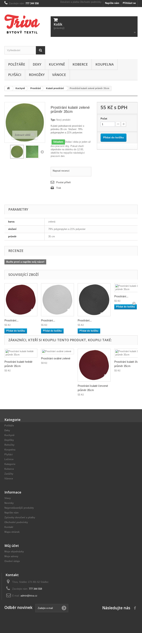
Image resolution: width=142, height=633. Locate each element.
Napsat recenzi (61, 170)
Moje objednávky (14, 551)
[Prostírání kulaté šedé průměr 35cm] (94, 299)
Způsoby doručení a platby (19, 517)
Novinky (9, 503)
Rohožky (37, 74)
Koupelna (104, 64)
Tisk (58, 188)
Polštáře (16, 64)
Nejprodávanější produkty (19, 507)
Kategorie (9, 464)
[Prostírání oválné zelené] (57, 351)
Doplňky (9, 440)
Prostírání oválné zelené (55, 358)
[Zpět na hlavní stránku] (8, 88)
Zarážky (8, 473)
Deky (37, 64)
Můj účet (11, 545)
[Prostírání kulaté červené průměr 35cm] (20, 299)
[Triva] (24, 24)
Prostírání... (11, 320)
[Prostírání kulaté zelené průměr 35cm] (17, 152)
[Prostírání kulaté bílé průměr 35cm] (57, 299)
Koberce (80, 64)
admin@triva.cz (29, 595)
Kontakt (8, 527)
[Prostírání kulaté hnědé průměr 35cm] (20, 353)
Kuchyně (57, 64)
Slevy (7, 498)
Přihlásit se (129, 3)
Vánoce (59, 74)
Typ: (53, 119)
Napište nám (112, 3)
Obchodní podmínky (91, 2)
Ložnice (8, 459)
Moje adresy (11, 556)
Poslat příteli (63, 182)
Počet (104, 118)
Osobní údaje (12, 561)
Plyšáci (14, 74)
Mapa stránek (12, 532)
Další (42, 152)
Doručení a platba (69, 2)
